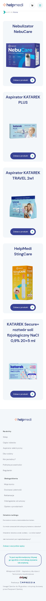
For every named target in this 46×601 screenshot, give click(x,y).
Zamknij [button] (19, 589)
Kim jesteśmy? (9, 459)
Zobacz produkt (20, 80)
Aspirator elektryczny (12, 448)
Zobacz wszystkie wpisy (14, 546)
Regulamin (7, 470)
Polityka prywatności (12, 465)
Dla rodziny (8, 453)
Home (15, 12)
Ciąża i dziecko (9, 442)
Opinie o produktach (13, 506)
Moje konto (9, 484)
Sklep (5, 437)
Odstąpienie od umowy (14, 501)
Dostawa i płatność (13, 490)
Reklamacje (9, 495)
